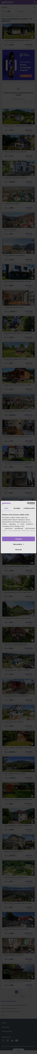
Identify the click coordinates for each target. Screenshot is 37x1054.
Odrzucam (18, 549)
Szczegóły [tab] (17, 508)
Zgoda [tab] (6, 508)
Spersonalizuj (17, 544)
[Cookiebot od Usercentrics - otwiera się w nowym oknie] (27, 503)
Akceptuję (18, 539)
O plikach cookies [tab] (29, 508)
